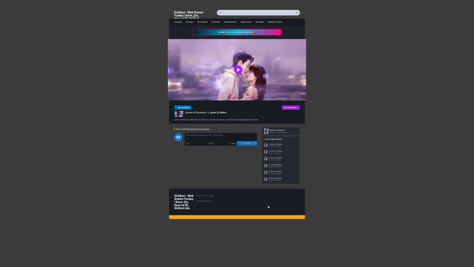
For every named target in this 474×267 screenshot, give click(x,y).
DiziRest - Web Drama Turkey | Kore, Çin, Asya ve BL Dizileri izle (188, 16)
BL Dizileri (260, 22)
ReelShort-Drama (275, 22)
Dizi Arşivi (190, 22)
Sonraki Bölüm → (291, 107)
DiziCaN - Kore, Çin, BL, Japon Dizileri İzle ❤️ (237, 32)
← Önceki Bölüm (182, 107)
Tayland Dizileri (230, 22)
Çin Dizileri (215, 22)
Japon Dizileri (246, 22)
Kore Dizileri (202, 22)
